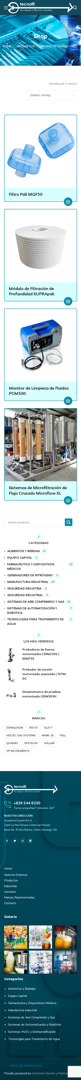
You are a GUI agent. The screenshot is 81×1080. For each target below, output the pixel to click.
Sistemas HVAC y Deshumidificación (32, 1032)
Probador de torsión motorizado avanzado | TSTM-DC (44, 674)
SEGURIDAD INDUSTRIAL (27, 595)
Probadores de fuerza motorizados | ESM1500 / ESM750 (40, 654)
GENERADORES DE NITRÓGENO (32, 575)
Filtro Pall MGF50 (25, 194)
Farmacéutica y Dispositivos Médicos (32, 1003)
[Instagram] (22, 841)
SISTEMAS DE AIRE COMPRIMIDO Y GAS (38, 601)
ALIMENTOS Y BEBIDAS (26, 551)
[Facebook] (7, 841)
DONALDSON (14, 728)
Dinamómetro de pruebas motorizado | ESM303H (41, 694)
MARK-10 (47, 735)
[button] (76, 7)
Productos (26, 46)
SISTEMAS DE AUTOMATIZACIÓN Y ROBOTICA (39, 610)
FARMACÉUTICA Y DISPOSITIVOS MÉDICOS (39, 566)
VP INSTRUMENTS (17, 751)
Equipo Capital (17, 996)
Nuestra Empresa (15, 875)
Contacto (10, 903)
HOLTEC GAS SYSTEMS (21, 735)
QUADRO (12, 743)
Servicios (10, 892)
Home (7, 46)
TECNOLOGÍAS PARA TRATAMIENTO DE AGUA (39, 621)
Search (68, 522)
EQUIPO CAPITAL (22, 557)
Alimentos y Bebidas (22, 989)
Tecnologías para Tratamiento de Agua (34, 1039)
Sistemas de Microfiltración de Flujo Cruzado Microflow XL (38, 490)
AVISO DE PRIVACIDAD (25, 1066)
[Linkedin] (30, 841)
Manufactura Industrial (22, 1010)
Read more (68, 201)
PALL (63, 735)
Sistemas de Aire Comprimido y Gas (31, 1017)
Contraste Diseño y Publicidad (52, 1073)
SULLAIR (49, 743)
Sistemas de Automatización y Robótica (34, 1025)
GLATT (48, 728)
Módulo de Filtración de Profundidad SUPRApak (31, 291)
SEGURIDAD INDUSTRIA (27, 588)
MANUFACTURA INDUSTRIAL (30, 582)
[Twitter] (15, 841)
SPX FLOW (31, 743)
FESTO (33, 728)
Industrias (10, 886)
